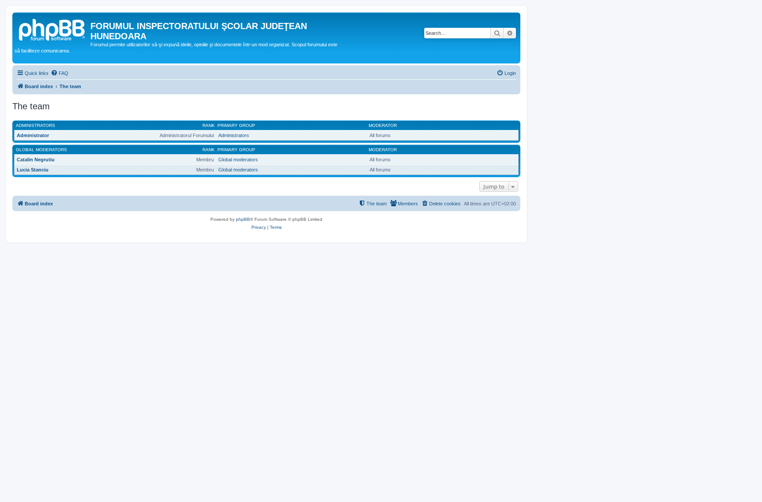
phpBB (243, 219)
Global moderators (41, 149)
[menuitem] (59, 73)
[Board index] (52, 29)
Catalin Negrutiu (36, 159)
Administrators (35, 125)
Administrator (33, 135)
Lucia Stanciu (33, 169)
